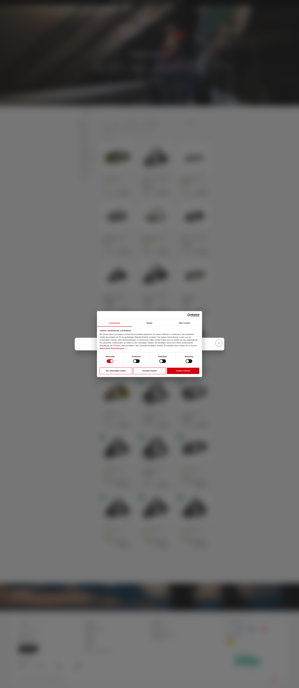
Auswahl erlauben (149, 371)
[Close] (218, 343)
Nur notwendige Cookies (116, 371)
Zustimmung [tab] (114, 323)
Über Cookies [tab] (184, 323)
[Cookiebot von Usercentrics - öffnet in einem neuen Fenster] (189, 315)
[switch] (136, 361)
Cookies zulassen (183, 371)
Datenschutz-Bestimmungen (112, 348)
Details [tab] (149, 323)
